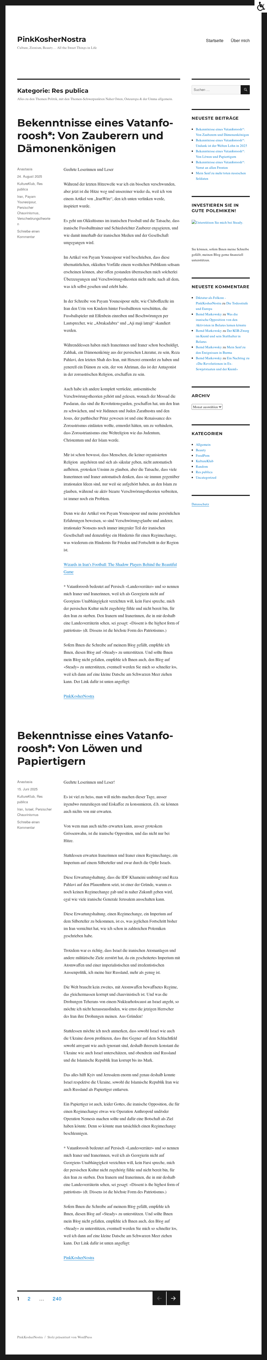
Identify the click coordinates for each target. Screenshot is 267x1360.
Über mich (240, 40)
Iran (20, 196)
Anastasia (24, 168)
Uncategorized (206, 477)
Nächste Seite (173, 1304)
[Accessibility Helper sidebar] (260, 6)
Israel (29, 809)
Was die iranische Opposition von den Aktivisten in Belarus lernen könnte (221, 319)
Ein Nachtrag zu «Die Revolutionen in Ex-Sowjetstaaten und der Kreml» (223, 363)
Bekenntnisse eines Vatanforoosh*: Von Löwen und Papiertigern (95, 748)
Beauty (201, 450)
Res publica (204, 472)
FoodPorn (203, 455)
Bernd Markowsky (209, 314)
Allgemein (203, 444)
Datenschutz (200, 504)
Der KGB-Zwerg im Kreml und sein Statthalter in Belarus (222, 336)
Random (202, 466)
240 (58, 1298)
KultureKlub (26, 183)
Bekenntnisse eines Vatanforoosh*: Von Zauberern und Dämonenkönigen (95, 135)
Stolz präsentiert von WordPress (69, 1337)
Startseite (214, 40)
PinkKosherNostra (51, 39)
